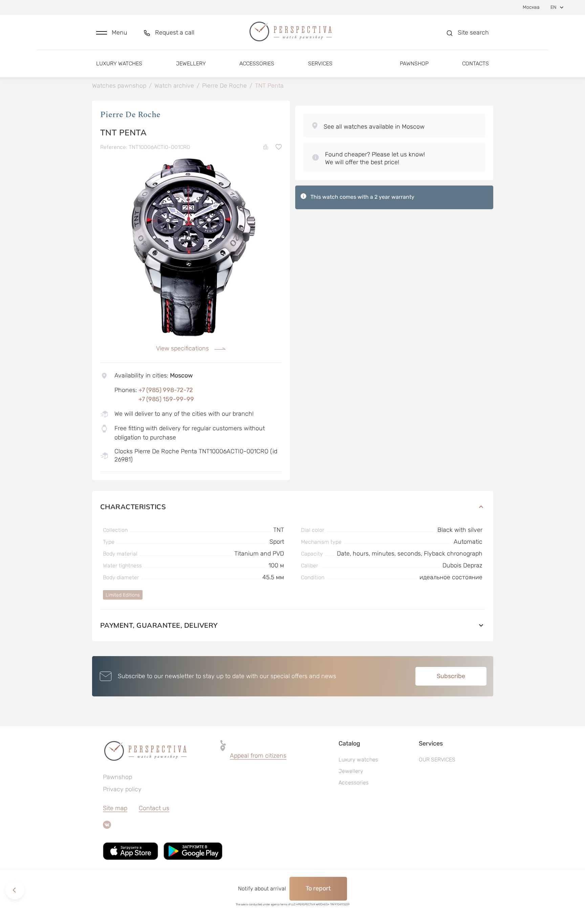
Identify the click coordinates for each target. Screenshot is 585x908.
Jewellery (191, 63)
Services (320, 63)
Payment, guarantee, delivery (159, 625)
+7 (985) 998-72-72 (165, 390)
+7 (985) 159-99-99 (166, 399)
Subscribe (451, 676)
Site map (115, 808)
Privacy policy (122, 789)
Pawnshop (414, 63)
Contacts (475, 63)
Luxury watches (119, 63)
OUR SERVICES (437, 759)
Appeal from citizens (258, 755)
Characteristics (133, 506)
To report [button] (318, 888)
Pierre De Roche (130, 115)
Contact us (154, 808)
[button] (111, 32)
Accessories (256, 63)
